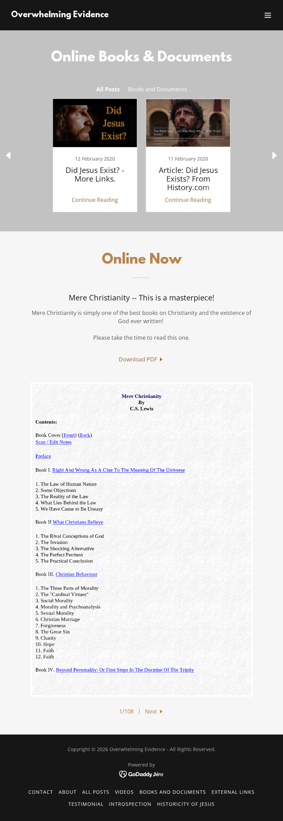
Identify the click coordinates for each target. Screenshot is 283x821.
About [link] (68, 792)
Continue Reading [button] (95, 200)
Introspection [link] (130, 804)
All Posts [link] (108, 89)
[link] (60, 15)
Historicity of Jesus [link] (186, 804)
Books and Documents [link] (157, 89)
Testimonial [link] (86, 804)
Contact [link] (40, 792)
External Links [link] (233, 792)
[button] (268, 15)
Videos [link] (124, 792)
